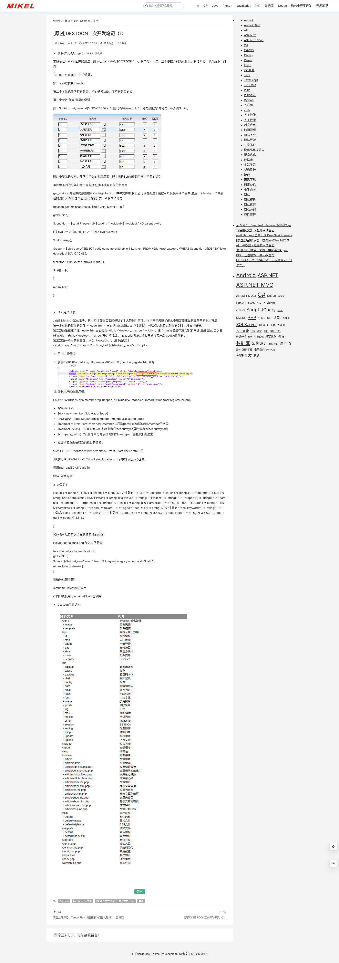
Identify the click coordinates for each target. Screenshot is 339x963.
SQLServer (246, 324)
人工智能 (250, 115)
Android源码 (252, 25)
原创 (141, 901)
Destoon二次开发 (82, 901)
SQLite (286, 318)
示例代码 (270, 349)
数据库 (269, 5)
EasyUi (241, 303)
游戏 (247, 175)
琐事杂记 (250, 185)
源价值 (285, 343)
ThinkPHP (264, 325)
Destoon (85, 20)
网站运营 (250, 204)
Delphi (248, 60)
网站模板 (250, 200)
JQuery (268, 309)
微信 (250, 337)
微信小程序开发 (301, 5)
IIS (264, 303)
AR (246, 30)
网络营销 (250, 210)
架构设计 (250, 170)
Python (227, 5)
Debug (282, 5)
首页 (67, 20)
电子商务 (250, 190)
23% (333, 863)
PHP (258, 5)
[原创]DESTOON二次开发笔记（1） (115, 901)
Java (215, 5)
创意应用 (250, 125)
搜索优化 (250, 155)
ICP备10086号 (199, 953)
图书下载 (250, 135)
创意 (259, 331)
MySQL (241, 317)
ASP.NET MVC (253, 40)
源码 (238, 349)
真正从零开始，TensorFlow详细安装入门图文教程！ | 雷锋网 (88, 917)
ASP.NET (250, 35)
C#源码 (249, 50)
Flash (247, 65)
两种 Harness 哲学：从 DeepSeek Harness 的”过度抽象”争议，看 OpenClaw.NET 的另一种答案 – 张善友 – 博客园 (264, 240)
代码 (253, 331)
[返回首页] (22, 6)
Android (249, 20)
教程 (281, 336)
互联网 (248, 105)
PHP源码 (250, 95)
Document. (171, 953)
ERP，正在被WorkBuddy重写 (255, 255)
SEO (269, 317)
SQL (277, 317)
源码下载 (250, 180)
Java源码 (250, 85)
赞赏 (139, 891)
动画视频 (250, 130)
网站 (247, 194)
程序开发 (244, 355)
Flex (259, 303)
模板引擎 (273, 344)
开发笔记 (322, 5)
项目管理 (250, 214)
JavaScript (244, 5)
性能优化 (259, 336)
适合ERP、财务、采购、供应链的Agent (262, 250)
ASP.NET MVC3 (246, 295)
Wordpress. (143, 953)
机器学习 (250, 165)
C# (206, 5)
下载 (272, 325)
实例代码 (275, 331)
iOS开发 (249, 70)
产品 (247, 110)
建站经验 (250, 140)
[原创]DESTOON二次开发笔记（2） (205, 917)
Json (279, 310)
